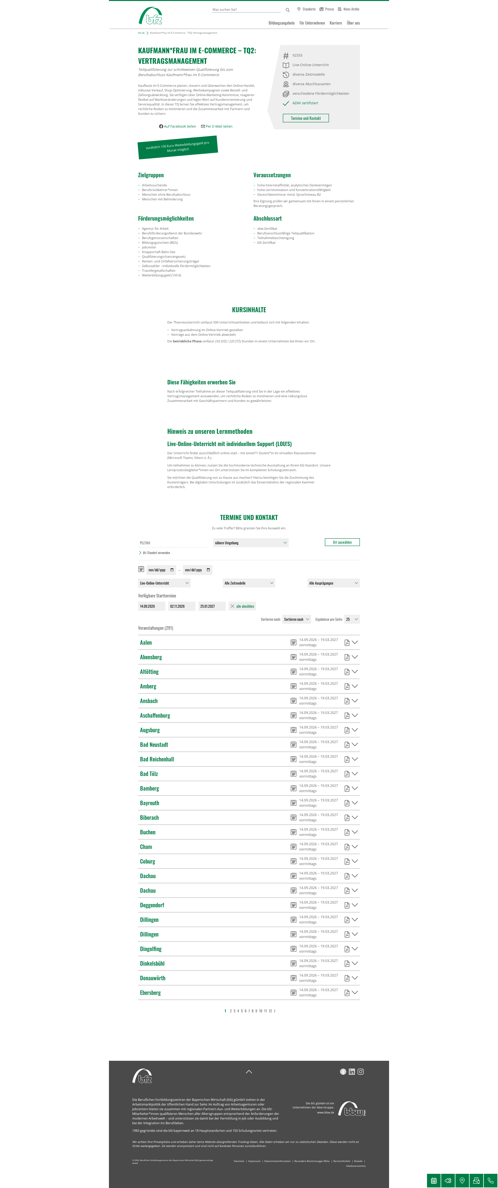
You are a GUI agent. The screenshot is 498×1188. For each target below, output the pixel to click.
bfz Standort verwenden (156, 552)
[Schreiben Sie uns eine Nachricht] (476, 1180)
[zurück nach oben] (249, 1072)
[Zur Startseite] (135, 14)
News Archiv (351, 8)
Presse (329, 8)
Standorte (309, 8)
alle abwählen (245, 606)
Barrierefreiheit (341, 1161)
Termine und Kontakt (306, 118)
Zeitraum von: (142, 569)
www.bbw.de (325, 1112)
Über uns (353, 23)
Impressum (254, 1161)
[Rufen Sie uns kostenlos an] (490, 1180)
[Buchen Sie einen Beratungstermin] (434, 1180)
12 (270, 1010)
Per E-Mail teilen (219, 126)
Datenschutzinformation (277, 1161)
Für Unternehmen (312, 23)
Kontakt (358, 1161)
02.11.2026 (177, 606)
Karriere (336, 23)
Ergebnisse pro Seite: (329, 619)
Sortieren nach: (271, 619)
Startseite (239, 1161)
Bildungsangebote (282, 23)
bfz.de (141, 32)
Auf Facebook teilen (180, 126)
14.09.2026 (147, 606)
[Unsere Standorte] (462, 1180)
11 (265, 1010)
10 (260, 1010)
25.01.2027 (207, 606)
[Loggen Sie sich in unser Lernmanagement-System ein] (448, 1180)
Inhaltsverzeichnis (356, 1166)
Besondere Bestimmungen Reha (312, 1161)
